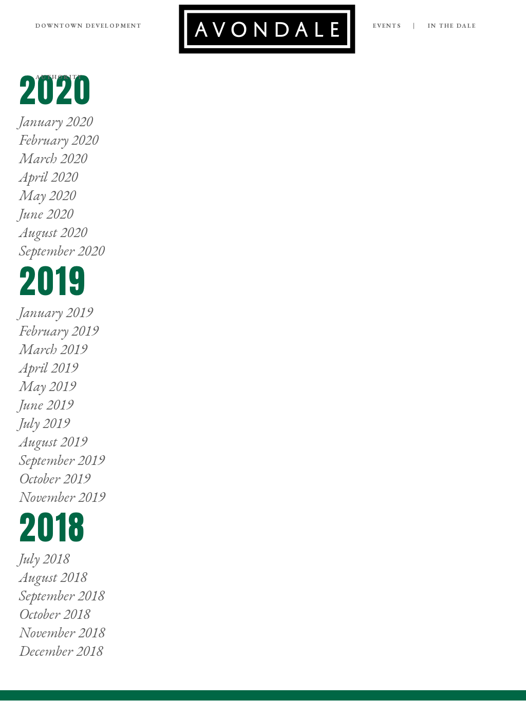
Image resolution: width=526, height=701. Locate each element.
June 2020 (46, 213)
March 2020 (53, 158)
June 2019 (46, 404)
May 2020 (47, 195)
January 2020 (55, 121)
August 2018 (53, 577)
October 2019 (54, 478)
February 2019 (58, 330)
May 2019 (47, 386)
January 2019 (55, 312)
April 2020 (48, 176)
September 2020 (61, 250)
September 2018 (61, 595)
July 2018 (44, 558)
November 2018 (62, 632)
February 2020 (58, 139)
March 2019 (53, 349)
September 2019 (61, 460)
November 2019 (62, 497)
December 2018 (61, 650)
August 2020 (53, 232)
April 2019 (48, 367)
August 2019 (53, 441)
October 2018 (54, 614)
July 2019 (44, 423)
